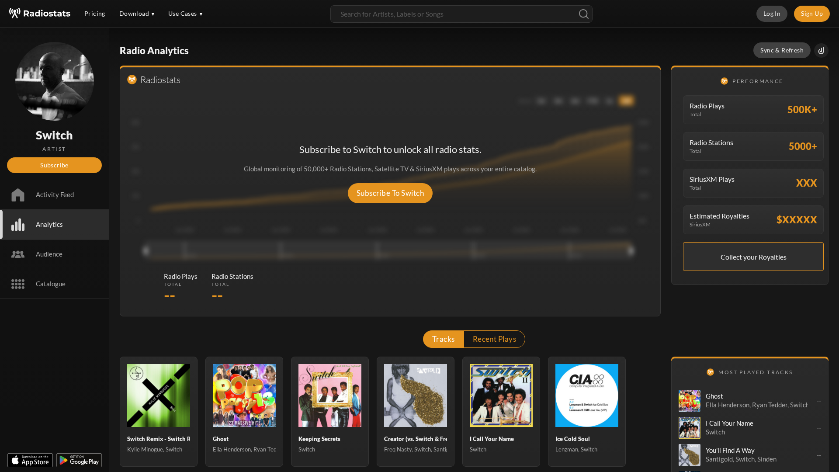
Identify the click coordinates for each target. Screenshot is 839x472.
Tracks (443, 339)
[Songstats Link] (821, 50)
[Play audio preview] (689, 401)
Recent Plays (495, 339)
